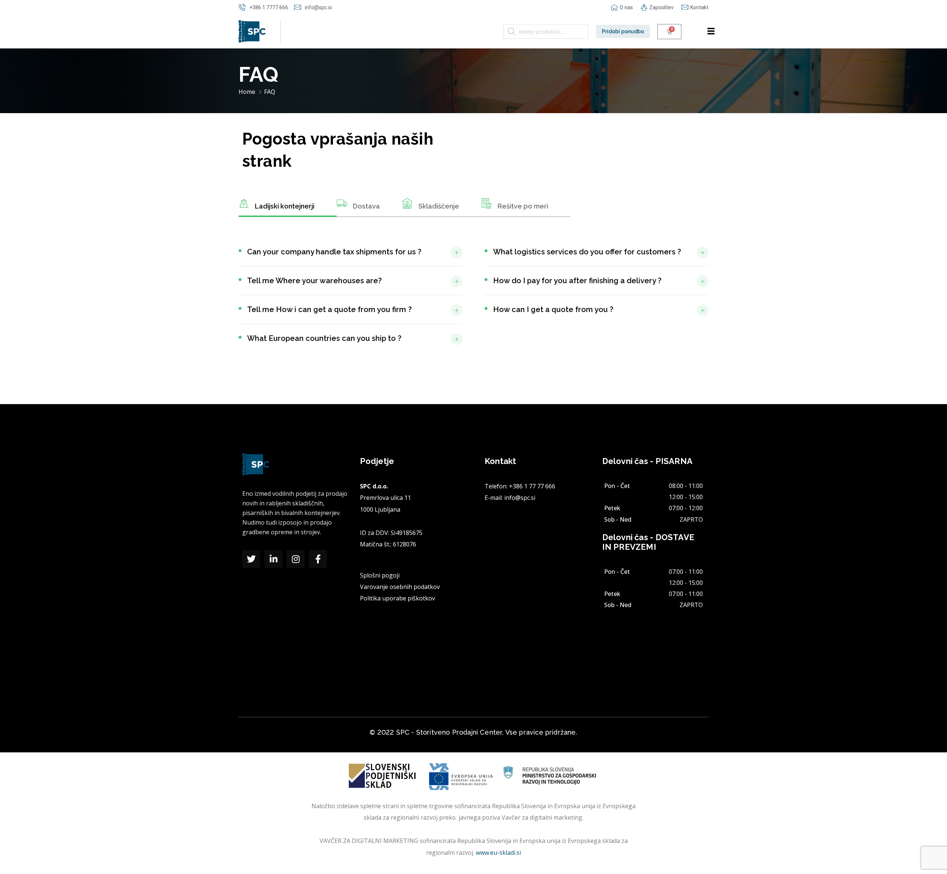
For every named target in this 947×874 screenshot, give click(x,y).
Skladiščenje (438, 206)
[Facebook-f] (318, 559)
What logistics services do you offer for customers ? (587, 251)
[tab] (288, 207)
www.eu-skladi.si (498, 852)
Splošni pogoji (380, 575)
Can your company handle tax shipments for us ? (334, 251)
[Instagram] (295, 559)
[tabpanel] (473, 299)
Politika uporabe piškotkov (397, 598)
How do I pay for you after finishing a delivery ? (577, 280)
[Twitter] (251, 559)
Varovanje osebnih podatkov (400, 587)
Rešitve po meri (523, 206)
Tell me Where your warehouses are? (314, 280)
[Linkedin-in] (273, 559)
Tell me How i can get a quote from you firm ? (329, 309)
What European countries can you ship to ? (324, 338)
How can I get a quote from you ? (553, 309)
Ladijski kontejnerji (284, 206)
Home (247, 92)
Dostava (366, 206)
